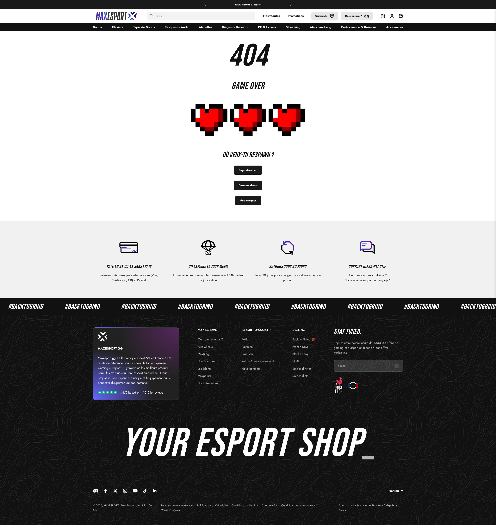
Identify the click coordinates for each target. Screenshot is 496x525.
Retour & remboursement (258, 361)
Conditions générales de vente (298, 505)
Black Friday (300, 354)
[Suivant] (291, 5)
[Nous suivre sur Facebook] (105, 490)
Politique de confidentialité (212, 505)
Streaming (293, 27)
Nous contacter (251, 368)
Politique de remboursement (177, 505)
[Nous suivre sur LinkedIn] (155, 490)
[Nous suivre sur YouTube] (135, 490)
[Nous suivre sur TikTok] (145, 490)
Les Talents (204, 368)
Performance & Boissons (358, 27)
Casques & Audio (176, 27)
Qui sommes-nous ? (210, 339)
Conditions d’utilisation (245, 505)
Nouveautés (271, 16)
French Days (300, 347)
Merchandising (320, 27)
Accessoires (394, 27)
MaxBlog (203, 354)
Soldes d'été (300, 376)
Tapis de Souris (144, 27)
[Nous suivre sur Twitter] (115, 490)
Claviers (117, 27)
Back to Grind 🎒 (303, 339)
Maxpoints (204, 376)
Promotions (296, 16)
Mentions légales (170, 510)
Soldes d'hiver (301, 368)
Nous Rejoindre (208, 383)
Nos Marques (206, 361)
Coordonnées (269, 505)
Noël (295, 361)
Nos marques (248, 200)
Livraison (247, 354)
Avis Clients (205, 347)
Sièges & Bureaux (235, 27)
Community (321, 16)
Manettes (205, 27)
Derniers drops (248, 185)
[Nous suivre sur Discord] (95, 490)
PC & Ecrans (267, 27)
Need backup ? (353, 16)
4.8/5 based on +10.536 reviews (141, 392)
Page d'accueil (248, 170)
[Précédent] (205, 5)
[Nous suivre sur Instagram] (125, 490)
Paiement (247, 347)
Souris (97, 27)
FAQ (245, 339)
